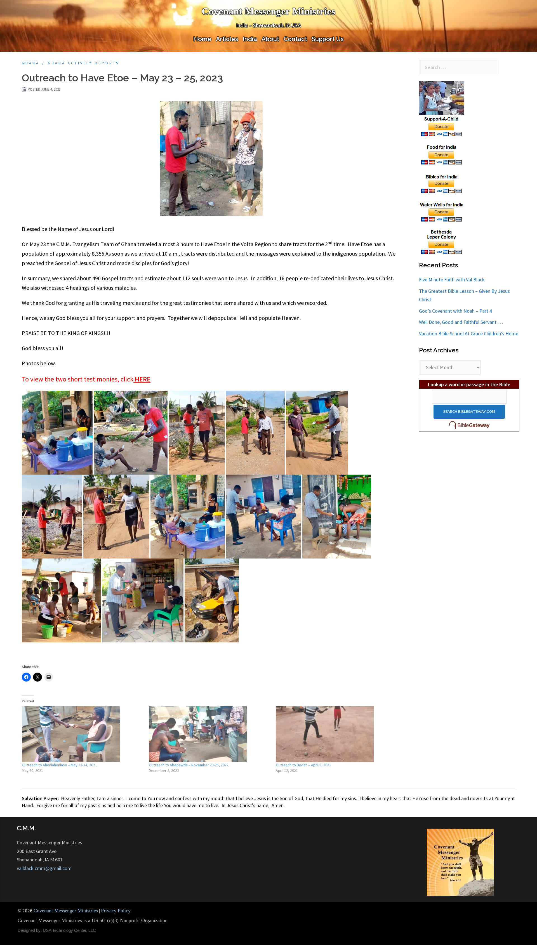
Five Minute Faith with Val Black (452, 279)
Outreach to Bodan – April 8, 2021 (303, 764)
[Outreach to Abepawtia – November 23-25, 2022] (209, 734)
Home (202, 39)
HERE (142, 379)
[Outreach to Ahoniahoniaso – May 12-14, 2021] (82, 734)
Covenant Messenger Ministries (268, 11)
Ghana (30, 63)
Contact (295, 39)
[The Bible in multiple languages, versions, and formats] (469, 425)
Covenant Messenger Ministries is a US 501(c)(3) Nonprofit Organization (93, 920)
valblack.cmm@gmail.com (44, 868)
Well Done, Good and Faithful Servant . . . (461, 322)
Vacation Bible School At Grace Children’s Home (468, 333)
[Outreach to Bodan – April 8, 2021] (336, 734)
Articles (227, 39)
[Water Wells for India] (442, 211)
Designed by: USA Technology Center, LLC (57, 930)
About (270, 39)
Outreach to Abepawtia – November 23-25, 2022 (189, 764)
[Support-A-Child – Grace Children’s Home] (442, 109)
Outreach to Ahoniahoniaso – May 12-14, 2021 (59, 764)
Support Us (328, 39)
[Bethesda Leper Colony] (442, 242)
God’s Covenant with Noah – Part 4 (455, 311)
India (250, 39)
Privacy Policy (116, 910)
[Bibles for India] (442, 183)
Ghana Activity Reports (83, 63)
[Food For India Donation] (442, 154)
